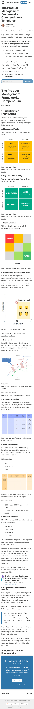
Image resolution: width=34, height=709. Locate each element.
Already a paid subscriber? (17, 685)
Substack (10, 707)
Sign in (30, 2)
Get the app (24, 704)
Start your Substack (14, 704)
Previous (6, 693)
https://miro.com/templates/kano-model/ (15, 395)
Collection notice (26, 700)
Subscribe (24, 2)
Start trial (17, 680)
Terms (20, 700)
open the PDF (22, 329)
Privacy (16, 700)
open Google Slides (24, 268)
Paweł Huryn (9, 24)
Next (28, 693)
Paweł (7, 35)
